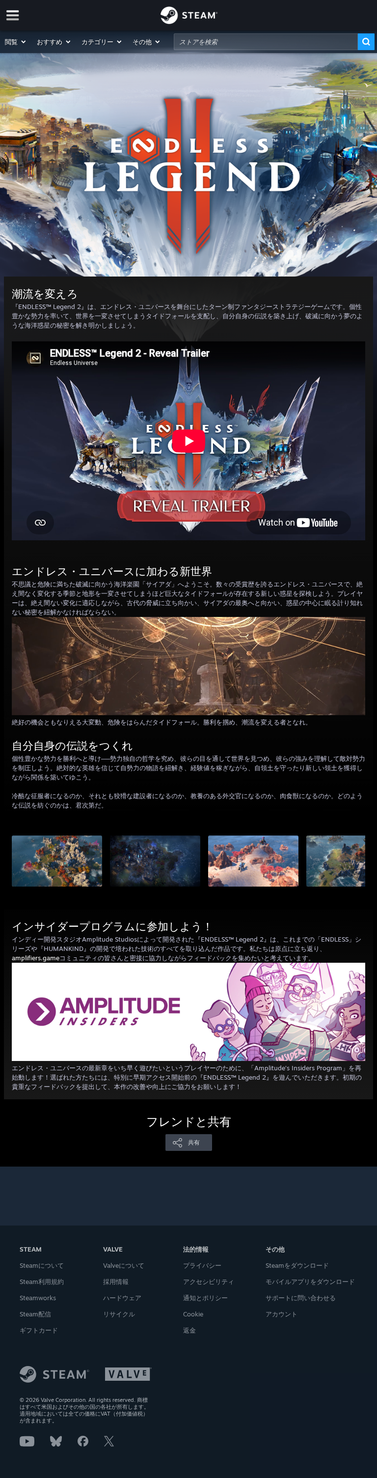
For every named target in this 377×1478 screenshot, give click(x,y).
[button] (16, 41)
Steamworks (38, 1298)
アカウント (281, 1314)
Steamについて (42, 1265)
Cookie (193, 1314)
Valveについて (123, 1265)
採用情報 (116, 1281)
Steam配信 (35, 1314)
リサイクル (119, 1314)
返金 (189, 1330)
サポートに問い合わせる (301, 1298)
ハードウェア (122, 1298)
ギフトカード (39, 1330)
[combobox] (266, 41)
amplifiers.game (35, 958)
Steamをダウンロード (297, 1265)
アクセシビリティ (208, 1281)
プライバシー (202, 1265)
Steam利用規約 (42, 1281)
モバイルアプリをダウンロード (310, 1281)
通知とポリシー (205, 1298)
